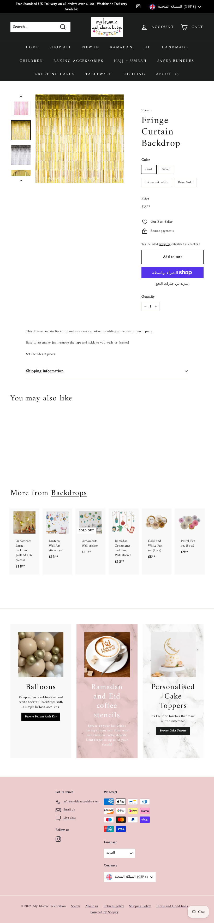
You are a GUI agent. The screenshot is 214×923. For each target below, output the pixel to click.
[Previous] (20, 98)
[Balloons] (40, 654)
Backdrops (69, 493)
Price (145, 198)
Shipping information (44, 371)
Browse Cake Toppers (173, 730)
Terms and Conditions (172, 906)
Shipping (165, 244)
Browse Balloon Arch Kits (41, 716)
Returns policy (114, 906)
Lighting (133, 74)
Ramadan (121, 47)
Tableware (98, 74)
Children (31, 61)
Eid (147, 47)
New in (91, 47)
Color (145, 160)
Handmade (175, 47)
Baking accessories (78, 61)
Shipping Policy (140, 906)
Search (75, 906)
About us (167, 74)
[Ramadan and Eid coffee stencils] (106, 654)
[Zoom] (79, 138)
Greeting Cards (55, 74)
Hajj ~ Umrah (130, 61)
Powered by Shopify (104, 912)
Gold (148, 169)
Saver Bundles (175, 61)
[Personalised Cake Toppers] (173, 654)
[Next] (20, 179)
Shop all (61, 47)
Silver (166, 169)
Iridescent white (156, 182)
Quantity (148, 296)
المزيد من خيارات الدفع (172, 284)
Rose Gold (185, 182)
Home (32, 47)
